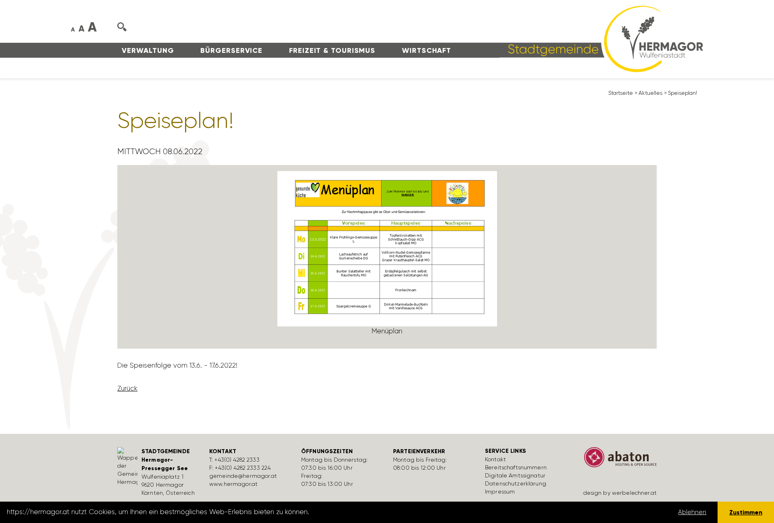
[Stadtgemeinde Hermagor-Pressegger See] (567, 38)
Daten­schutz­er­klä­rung (515, 483)
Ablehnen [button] (692, 512)
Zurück (127, 388)
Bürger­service (231, 50)
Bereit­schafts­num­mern (516, 467)
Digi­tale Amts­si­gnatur (515, 475)
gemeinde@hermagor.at (243, 476)
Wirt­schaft (426, 50)
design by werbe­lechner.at (620, 493)
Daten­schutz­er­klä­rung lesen (355, 512)
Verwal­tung (148, 50)
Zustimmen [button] (745, 512)
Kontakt (495, 459)
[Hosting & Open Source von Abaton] (617, 460)
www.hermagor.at (233, 484)
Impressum (500, 491)
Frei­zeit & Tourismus (332, 50)
